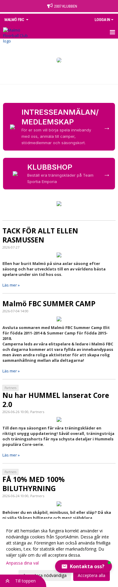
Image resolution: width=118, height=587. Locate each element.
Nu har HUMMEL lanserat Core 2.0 (55, 399)
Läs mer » (11, 285)
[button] (83, 566)
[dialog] (59, 553)
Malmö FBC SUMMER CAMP (49, 303)
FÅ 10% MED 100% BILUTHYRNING (33, 483)
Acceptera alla (91, 575)
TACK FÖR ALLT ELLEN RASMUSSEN (40, 235)
